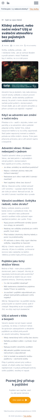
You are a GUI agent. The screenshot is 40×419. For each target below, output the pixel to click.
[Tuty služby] (20, 85)
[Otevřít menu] (36, 3)
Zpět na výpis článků (13, 20)
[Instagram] (3, 3)
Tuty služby (34, 9)
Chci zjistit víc (18, 400)
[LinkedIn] (8, 3)
